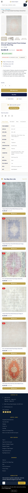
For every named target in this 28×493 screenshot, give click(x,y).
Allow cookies (14, 490)
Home (2, 9)
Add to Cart (15, 90)
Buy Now (14, 94)
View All (24, 179)
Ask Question (23, 121)
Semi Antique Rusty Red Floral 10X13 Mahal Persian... (13, 383)
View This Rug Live (14, 108)
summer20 (22, 57)
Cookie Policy (8, 488)
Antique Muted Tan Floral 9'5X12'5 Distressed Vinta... (12, 208)
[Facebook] (3, 412)
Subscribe (22, 483)
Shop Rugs (7, 9)
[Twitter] (6, 412)
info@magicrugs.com (8, 406)
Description (12, 121)
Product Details (5, 121)
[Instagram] (8, 412)
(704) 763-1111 (7, 397)
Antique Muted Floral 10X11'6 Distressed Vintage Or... (13, 313)
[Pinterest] (10, 412)
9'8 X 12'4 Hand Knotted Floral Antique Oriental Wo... (12, 348)
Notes (17, 121)
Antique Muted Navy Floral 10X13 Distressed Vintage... (13, 243)
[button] (25, 24)
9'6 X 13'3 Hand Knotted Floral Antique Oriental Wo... (12, 278)
